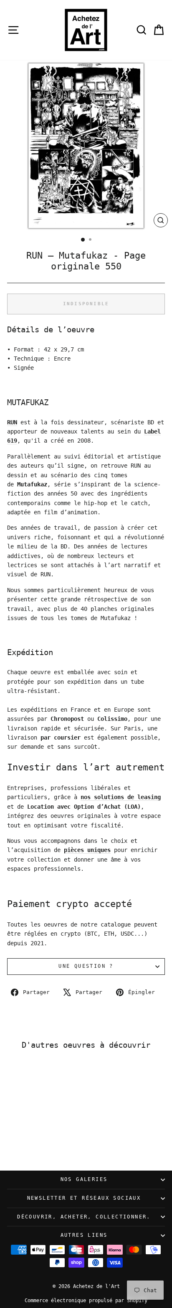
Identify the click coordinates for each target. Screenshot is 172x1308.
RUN (12, 422)
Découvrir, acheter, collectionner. (84, 1217)
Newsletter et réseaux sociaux (84, 1198)
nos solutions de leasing (121, 797)
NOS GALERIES (84, 1179)
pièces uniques (87, 850)
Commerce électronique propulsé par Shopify (86, 1300)
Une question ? (86, 966)
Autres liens (84, 1235)
